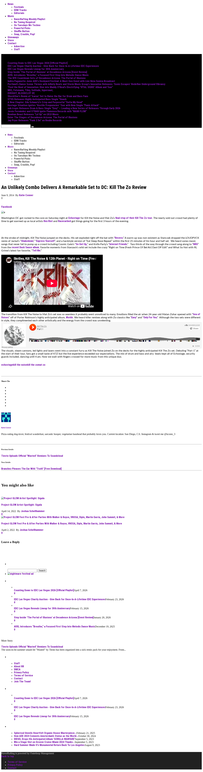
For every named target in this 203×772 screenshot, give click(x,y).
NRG (195, 244)
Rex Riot (48, 221)
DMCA (17, 669)
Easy (133, 317)
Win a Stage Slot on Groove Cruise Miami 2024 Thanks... (44, 742)
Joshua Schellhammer (33, 511)
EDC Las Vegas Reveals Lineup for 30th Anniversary (36, 69)
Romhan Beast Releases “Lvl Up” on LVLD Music (33, 114)
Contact (12, 43)
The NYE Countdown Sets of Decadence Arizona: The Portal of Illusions (47, 78)
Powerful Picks (22, 28)
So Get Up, (81, 244)
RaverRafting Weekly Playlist (29, 19)
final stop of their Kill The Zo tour (133, 217)
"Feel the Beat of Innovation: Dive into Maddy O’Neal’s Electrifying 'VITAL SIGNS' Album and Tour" (60, 87)
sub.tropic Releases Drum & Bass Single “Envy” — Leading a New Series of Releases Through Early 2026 (64, 108)
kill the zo (32, 364)
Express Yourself (45, 241)
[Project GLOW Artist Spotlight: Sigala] (22, 498)
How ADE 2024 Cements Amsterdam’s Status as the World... (46, 736)
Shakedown (27, 241)
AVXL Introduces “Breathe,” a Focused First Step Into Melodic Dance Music (48, 75)
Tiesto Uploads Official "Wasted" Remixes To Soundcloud (32, 455)
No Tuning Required (24, 22)
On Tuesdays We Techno (27, 25)
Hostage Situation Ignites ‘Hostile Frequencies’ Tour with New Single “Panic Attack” (53, 105)
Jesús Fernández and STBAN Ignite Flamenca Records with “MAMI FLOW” (47, 111)
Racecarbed (64, 221)
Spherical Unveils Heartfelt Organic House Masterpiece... (45, 732)
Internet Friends (118, 244)
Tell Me (36, 250)
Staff (17, 49)
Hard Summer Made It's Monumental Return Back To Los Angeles (49, 745)
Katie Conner (26, 195)
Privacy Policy (21, 672)
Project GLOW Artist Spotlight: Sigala (21, 504)
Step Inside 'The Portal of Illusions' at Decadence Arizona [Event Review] (47, 72)
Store (11, 40)
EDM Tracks (20, 10)
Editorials (19, 13)
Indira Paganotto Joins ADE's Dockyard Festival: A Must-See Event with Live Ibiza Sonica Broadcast (61, 81)
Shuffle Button (21, 31)
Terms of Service (23, 675)
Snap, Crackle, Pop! (24, 34)
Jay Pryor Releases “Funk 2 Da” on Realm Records (35, 120)
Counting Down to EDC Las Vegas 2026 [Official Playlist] (38, 63)
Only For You (150, 317)
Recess (119, 237)
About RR (19, 666)
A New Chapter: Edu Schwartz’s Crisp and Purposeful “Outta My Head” (45, 102)
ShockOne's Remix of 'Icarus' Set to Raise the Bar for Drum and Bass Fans (48, 96)
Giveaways (13, 37)
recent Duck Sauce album (25, 247)
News (10, 4)
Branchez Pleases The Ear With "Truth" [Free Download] (31, 468)
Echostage (74, 217)
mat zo (41, 364)
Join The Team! (22, 681)
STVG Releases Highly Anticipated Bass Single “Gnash (37, 99)
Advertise (19, 46)
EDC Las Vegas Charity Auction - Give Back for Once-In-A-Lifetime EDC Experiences (53, 66)
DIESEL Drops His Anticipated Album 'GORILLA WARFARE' (44, 739)
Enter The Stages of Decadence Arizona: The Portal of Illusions (42, 117)
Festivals (19, 7)
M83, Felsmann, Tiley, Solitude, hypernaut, (30, 90)
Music (11, 16)
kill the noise (20, 364)
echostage (7, 364)
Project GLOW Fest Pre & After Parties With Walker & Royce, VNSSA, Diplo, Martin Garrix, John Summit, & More (61, 523)
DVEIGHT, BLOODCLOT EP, (21, 93)
